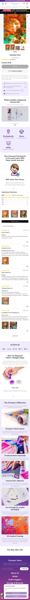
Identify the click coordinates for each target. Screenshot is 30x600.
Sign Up (25, 568)
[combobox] (15, 7)
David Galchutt (15, 57)
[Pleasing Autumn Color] (5, 214)
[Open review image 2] (13, 325)
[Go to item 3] (17, 48)
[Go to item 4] (22, 48)
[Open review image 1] (5, 260)
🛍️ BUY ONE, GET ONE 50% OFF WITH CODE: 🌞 (15, 11)
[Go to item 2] (12, 47)
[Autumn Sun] (14, 214)
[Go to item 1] (7, 47)
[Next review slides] (27, 214)
